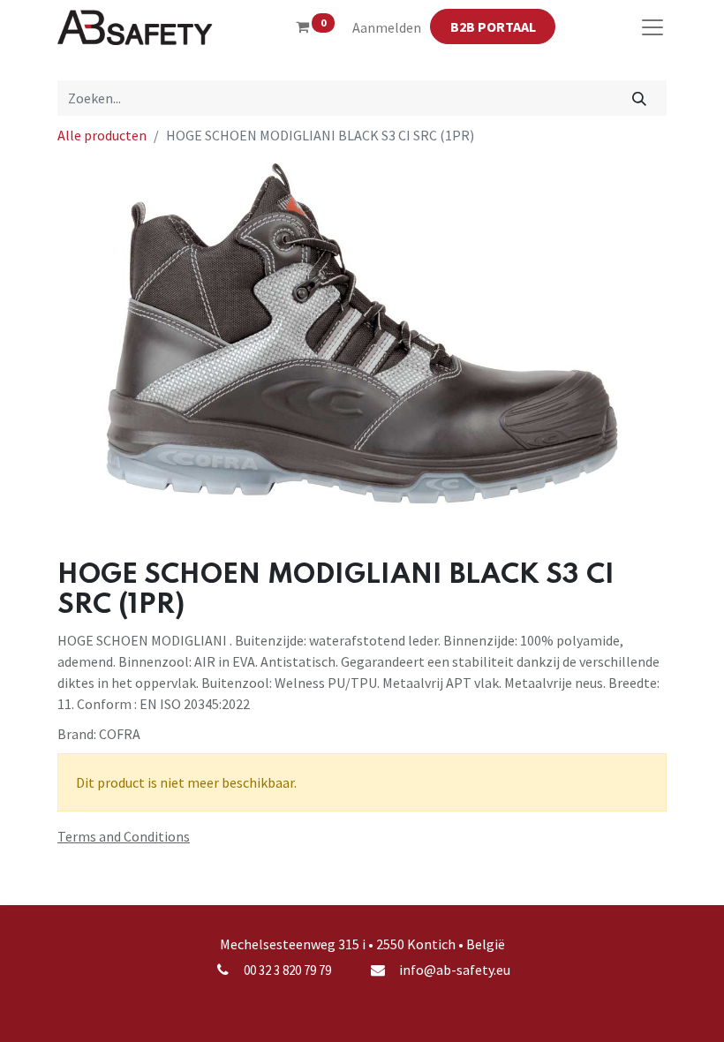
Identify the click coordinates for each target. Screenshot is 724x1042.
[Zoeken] (640, 98)
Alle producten (102, 135)
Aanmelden (386, 27)
